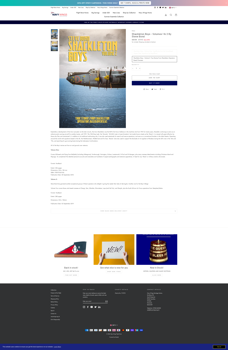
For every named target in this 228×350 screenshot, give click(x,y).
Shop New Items (114, 271)
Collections (53, 290)
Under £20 (73, 7)
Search (52, 311)
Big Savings (65, 7)
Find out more (71, 275)
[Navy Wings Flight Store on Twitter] (95, 307)
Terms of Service (55, 296)
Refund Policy (54, 302)
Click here (156, 275)
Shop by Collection (90, 7)
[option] (114, 22)
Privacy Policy (54, 305)
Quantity (135, 64)
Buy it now (154, 83)
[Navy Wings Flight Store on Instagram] (84, 307)
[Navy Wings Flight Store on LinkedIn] (99, 307)
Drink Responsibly (55, 319)
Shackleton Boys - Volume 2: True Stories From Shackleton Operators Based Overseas (154, 59)
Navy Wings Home (102, 7)
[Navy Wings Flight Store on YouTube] (92, 307)
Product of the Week (56, 293)
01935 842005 (157, 308)
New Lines (81, 7)
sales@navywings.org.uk (153, 310)
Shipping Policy (55, 299)
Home (133, 31)
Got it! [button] (219, 347)
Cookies (53, 308)
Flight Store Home (55, 7)
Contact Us (53, 313)
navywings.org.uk (55, 316)
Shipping (141, 42)
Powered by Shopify (114, 337)
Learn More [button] (57, 347)
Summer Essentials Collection (116, 7)
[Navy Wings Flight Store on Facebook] (88, 307)
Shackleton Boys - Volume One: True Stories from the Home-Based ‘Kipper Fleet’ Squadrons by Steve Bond (153, 52)
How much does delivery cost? (114, 211)
